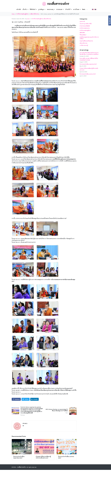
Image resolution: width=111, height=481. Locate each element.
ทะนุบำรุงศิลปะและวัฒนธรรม (86, 41)
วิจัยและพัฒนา (83, 34)
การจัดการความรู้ (84, 45)
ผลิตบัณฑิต (82, 32)
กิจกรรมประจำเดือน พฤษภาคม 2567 (88, 64)
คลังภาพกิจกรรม (47, 18)
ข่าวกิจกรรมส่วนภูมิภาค (37, 18)
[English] (93, 9)
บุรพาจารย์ (82, 21)
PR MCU (25, 423)
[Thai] (96, 9)
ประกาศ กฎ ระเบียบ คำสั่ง (86, 23)
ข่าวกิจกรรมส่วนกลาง (85, 28)
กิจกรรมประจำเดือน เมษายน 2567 (88, 74)
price (28, 18)
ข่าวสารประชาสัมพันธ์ (85, 26)
